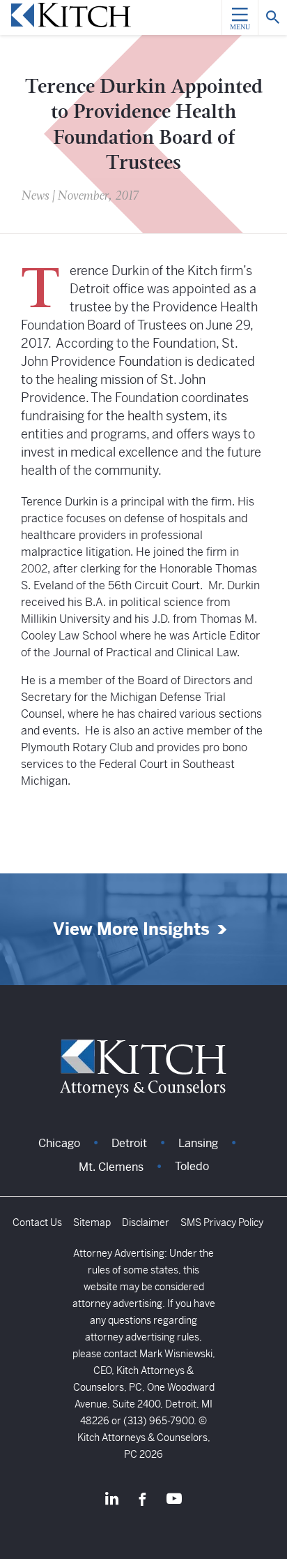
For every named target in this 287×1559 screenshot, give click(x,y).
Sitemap (92, 1222)
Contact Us (37, 1222)
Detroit (129, 1143)
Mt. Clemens (111, 1167)
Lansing (198, 1143)
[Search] (272, 17)
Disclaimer (145, 1222)
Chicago (59, 1143)
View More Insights (131, 929)
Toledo (192, 1166)
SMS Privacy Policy (221, 1222)
